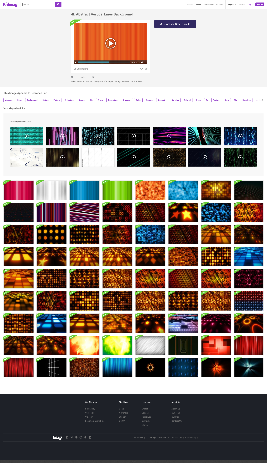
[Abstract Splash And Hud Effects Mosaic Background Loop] (183, 367)
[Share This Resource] (146, 69)
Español (145, 413)
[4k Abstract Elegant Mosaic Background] (150, 190)
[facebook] (67, 437)
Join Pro (242, 4)
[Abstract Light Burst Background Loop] (216, 367)
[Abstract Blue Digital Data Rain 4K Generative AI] (240, 137)
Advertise (123, 413)
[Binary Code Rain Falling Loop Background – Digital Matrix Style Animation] (98, 137)
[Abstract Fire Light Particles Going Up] (84, 367)
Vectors (190, 4)
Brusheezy (90, 409)
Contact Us (176, 421)
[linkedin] (90, 437)
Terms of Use (176, 437)
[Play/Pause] (75, 62)
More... (145, 425)
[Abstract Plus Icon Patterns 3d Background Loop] (249, 190)
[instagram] (81, 437)
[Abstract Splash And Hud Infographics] (150, 367)
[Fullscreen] (145, 62)
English (145, 409)
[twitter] (71, 437)
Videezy (89, 417)
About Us (175, 409)
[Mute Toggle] (142, 62)
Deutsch (145, 421)
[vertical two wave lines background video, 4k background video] (204, 137)
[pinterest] (76, 437)
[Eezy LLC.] (57, 437)
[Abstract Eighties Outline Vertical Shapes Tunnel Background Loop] (183, 345)
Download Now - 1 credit (177, 24)
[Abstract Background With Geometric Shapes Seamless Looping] (216, 345)
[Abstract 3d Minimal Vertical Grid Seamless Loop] (51, 367)
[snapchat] (85, 437)
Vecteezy (89, 413)
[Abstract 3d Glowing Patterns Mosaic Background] (183, 212)
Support (122, 417)
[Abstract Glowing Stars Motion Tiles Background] (249, 301)
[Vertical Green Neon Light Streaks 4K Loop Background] (240, 158)
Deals (121, 409)
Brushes (219, 4)
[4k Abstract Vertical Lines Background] (18, 190)
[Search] (58, 4)
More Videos (209, 4)
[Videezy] (10, 5)
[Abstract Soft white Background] (150, 345)
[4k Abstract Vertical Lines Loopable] (51, 212)
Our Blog (175, 417)
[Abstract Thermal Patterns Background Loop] (84, 345)
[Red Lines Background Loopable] (249, 345)
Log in (250, 4)
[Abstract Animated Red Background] (18, 367)
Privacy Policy (190, 437)
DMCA (122, 421)
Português (146, 417)
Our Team (175, 413)
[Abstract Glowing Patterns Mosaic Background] (117, 212)
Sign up (260, 4)
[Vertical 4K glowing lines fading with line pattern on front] (117, 367)
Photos (198, 4)
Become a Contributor (95, 421)
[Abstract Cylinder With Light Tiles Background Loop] (216, 190)
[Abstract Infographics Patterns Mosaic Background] (18, 212)
